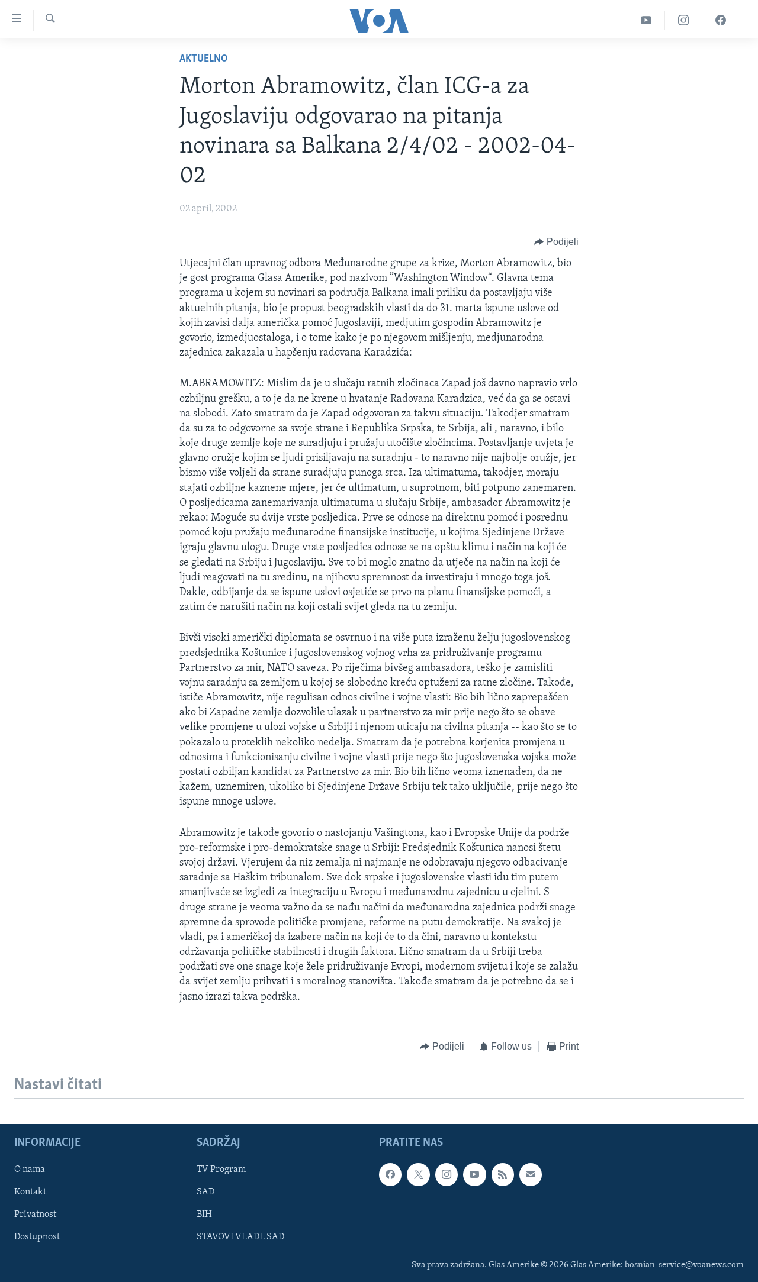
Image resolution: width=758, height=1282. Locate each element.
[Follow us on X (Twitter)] (418, 1175)
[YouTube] (646, 20)
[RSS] (503, 1175)
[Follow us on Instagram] (446, 1175)
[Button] (556, 242)
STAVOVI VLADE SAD (240, 1237)
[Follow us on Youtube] (474, 1175)
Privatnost (35, 1215)
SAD (205, 1192)
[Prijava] (530, 1175)
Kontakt (30, 1192)
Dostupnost (37, 1237)
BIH (204, 1215)
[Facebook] (720, 20)
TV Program (221, 1170)
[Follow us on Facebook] (390, 1175)
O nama (29, 1170)
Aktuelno (203, 59)
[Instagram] (683, 20)
